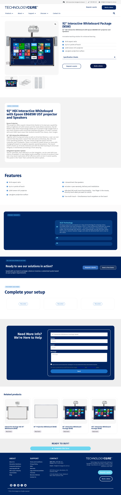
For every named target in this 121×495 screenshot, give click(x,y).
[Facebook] (18, 485)
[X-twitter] (22, 485)
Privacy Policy (81, 367)
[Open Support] (35, 13)
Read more (9, 431)
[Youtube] (25, 485)
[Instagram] (15, 485)
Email (53, 345)
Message (54, 352)
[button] (114, 13)
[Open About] (23, 13)
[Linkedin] (11, 485)
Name (53, 338)
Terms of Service (91, 367)
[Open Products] (12, 13)
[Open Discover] (47, 13)
